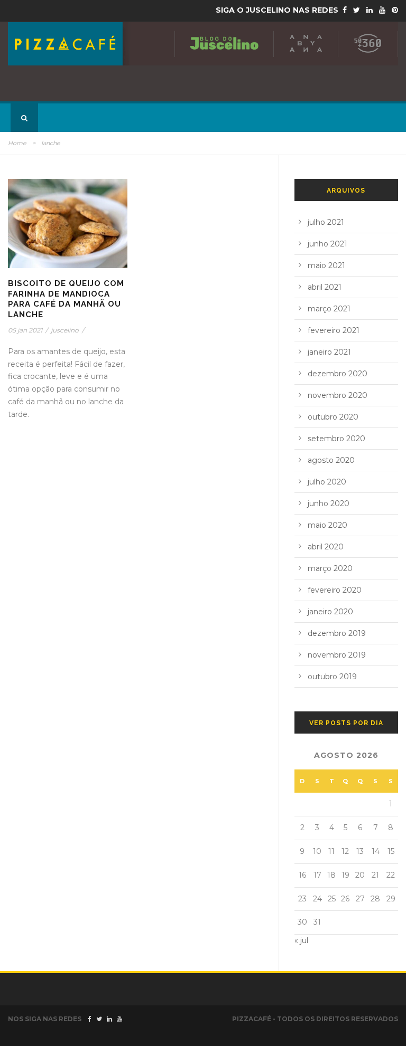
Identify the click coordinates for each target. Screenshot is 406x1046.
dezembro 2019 (337, 633)
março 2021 (329, 308)
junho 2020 (328, 503)
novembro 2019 (337, 655)
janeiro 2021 (329, 352)
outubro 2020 (333, 417)
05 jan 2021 (25, 330)
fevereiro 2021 (333, 330)
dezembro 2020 (337, 373)
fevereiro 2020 (335, 590)
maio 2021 (326, 265)
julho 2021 (326, 222)
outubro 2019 (332, 676)
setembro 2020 (336, 438)
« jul (301, 940)
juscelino (65, 330)
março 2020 (330, 568)
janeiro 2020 (330, 611)
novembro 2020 (337, 395)
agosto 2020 (331, 460)
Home (17, 143)
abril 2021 (325, 287)
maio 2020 (327, 525)
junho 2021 (327, 244)
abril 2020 (326, 546)
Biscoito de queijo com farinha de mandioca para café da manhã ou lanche (66, 299)
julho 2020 (327, 482)
